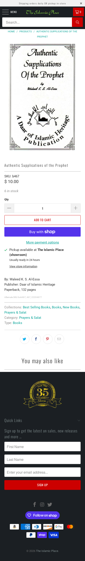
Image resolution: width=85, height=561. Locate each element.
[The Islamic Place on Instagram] (42, 505)
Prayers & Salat (15, 312)
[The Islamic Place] (42, 12)
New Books (71, 307)
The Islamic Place (47, 551)
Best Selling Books (36, 307)
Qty (6, 199)
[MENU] (3, 12)
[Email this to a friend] (59, 339)
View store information (23, 266)
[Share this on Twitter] (24, 339)
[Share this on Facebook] (36, 339)
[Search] (77, 22)
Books (56, 307)
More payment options (42, 242)
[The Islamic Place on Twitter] (50, 505)
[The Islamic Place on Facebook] (34, 505)
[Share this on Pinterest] (48, 339)
